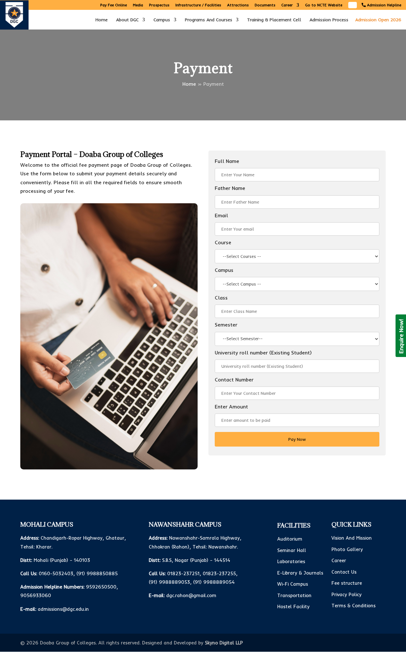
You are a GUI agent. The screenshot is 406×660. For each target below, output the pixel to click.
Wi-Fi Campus (292, 584)
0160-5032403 (56, 573)
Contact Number (234, 379)
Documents (265, 5)
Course (223, 242)
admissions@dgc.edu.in (63, 609)
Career (287, 5)
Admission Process (329, 20)
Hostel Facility (293, 606)
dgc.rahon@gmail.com (191, 595)
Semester (226, 324)
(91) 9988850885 (97, 573)
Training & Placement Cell (274, 20)
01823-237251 (183, 573)
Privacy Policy (346, 594)
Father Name (230, 188)
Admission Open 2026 (378, 19)
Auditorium (289, 539)
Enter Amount (231, 406)
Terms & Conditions (353, 606)
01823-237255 (219, 573)
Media (138, 5)
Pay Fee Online (113, 5)
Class (221, 297)
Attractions (238, 5)
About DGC (127, 20)
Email (221, 215)
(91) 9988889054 (214, 582)
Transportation (294, 595)
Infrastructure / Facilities (198, 5)
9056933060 (35, 595)
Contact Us (344, 572)
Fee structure (346, 583)
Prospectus (159, 5)
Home (101, 20)
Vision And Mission (351, 538)
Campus (162, 20)
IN (352, 4)
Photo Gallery (347, 549)
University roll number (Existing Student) (263, 352)
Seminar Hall (291, 550)
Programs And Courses (208, 20)
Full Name (227, 161)
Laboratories (291, 561)
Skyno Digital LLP (224, 643)
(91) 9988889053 (169, 582)
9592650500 (101, 587)
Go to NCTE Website (323, 5)
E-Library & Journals (300, 573)
